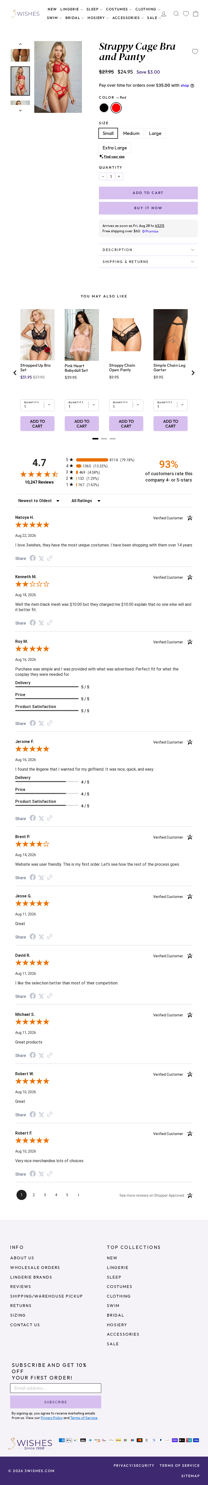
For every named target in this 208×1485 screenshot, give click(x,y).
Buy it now (148, 208)
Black (104, 108)
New (52, 9)
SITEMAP (190, 1476)
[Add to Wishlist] (195, 51)
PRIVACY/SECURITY (134, 1465)
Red (116, 108)
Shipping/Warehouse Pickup (46, 1296)
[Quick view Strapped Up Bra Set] (37, 334)
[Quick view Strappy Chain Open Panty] (126, 334)
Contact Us (25, 1324)
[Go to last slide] (15, 373)
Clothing (146, 9)
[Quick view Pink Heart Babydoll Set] (82, 335)
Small (108, 133)
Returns (21, 1305)
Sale (152, 17)
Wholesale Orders (35, 1267)
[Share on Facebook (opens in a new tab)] (33, 558)
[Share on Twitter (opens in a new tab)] (41, 558)
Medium (131, 133)
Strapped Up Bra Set (35, 367)
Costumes (117, 9)
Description (118, 250)
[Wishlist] (186, 13)
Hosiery (97, 17)
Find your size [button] (114, 156)
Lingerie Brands (31, 1277)
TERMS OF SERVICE (180, 1465)
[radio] (104, 460)
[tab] (95, 438)
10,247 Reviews (39, 482)
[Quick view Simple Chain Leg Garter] (170, 334)
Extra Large (115, 148)
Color (112, 97)
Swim (53, 17)
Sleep (92, 9)
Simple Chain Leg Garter (169, 367)
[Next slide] (193, 373)
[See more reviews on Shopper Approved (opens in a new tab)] (50, 558)
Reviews (20, 1286)
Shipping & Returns (126, 261)
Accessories (126, 17)
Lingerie (70, 9)
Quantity (111, 167)
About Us (22, 1257)
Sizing (18, 1315)
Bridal (73, 17)
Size (104, 123)
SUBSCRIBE (55, 1402)
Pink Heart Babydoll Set (76, 368)
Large (155, 133)
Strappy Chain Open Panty (122, 367)
